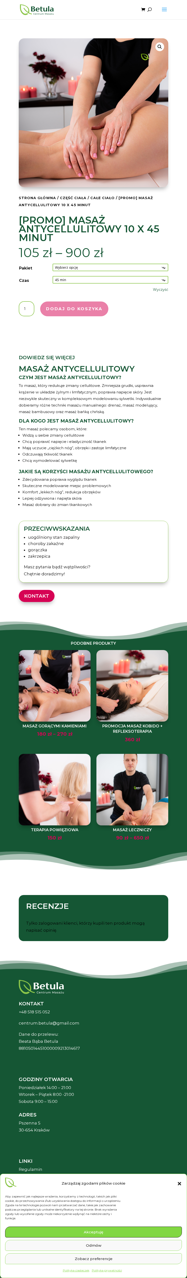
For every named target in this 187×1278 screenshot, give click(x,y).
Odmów (93, 1245)
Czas (24, 280)
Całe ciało (102, 198)
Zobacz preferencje (93, 1258)
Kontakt (36, 596)
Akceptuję (93, 1232)
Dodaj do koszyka (74, 308)
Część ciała (73, 198)
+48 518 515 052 (34, 1011)
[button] (179, 1183)
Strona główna (37, 198)
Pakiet (25, 268)
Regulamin (30, 1169)
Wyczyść (160, 289)
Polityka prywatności (107, 1270)
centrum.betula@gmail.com (49, 1023)
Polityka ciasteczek (76, 1270)
